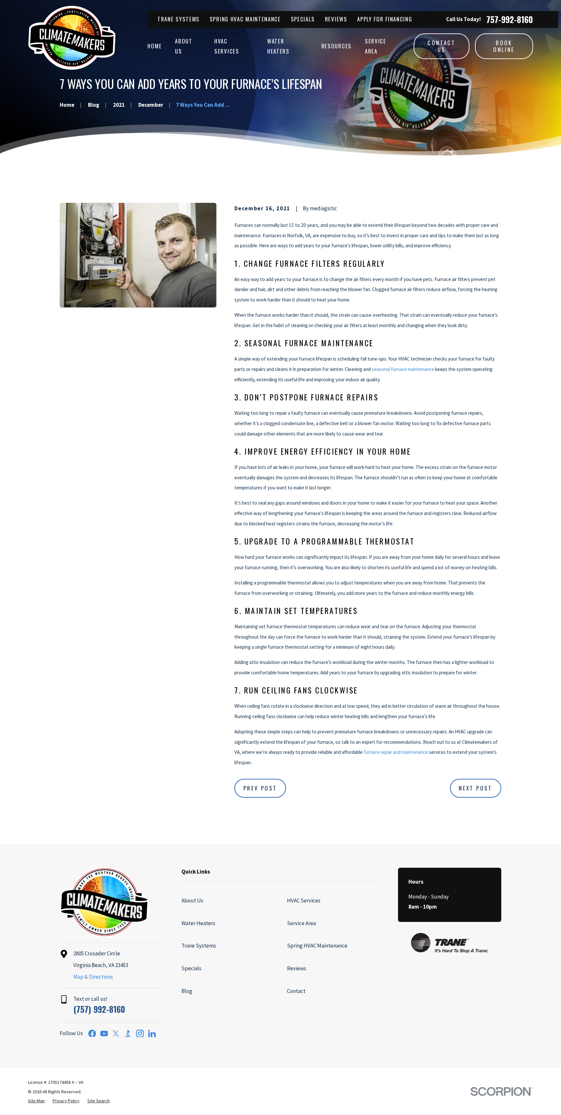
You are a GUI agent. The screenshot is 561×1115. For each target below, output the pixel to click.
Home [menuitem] (154, 46)
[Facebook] (92, 1033)
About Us (192, 900)
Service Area (301, 923)
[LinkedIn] (152, 1033)
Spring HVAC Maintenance (245, 19)
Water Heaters (198, 923)
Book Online (504, 46)
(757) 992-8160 (99, 1009)
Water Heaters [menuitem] (278, 46)
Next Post (475, 788)
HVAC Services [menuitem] (226, 46)
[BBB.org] (128, 1033)
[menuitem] (36, 1101)
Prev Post (260, 788)
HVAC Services (303, 900)
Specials (303, 19)
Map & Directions (93, 976)
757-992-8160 (509, 19)
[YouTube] (104, 1033)
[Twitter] (116, 1033)
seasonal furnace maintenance (403, 369)
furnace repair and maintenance (396, 752)
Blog (186, 991)
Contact (296, 991)
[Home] (72, 38)
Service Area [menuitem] (375, 46)
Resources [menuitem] (336, 46)
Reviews (336, 19)
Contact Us (441, 46)
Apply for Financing (384, 19)
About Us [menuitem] (184, 46)
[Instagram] (140, 1033)
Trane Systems (178, 19)
